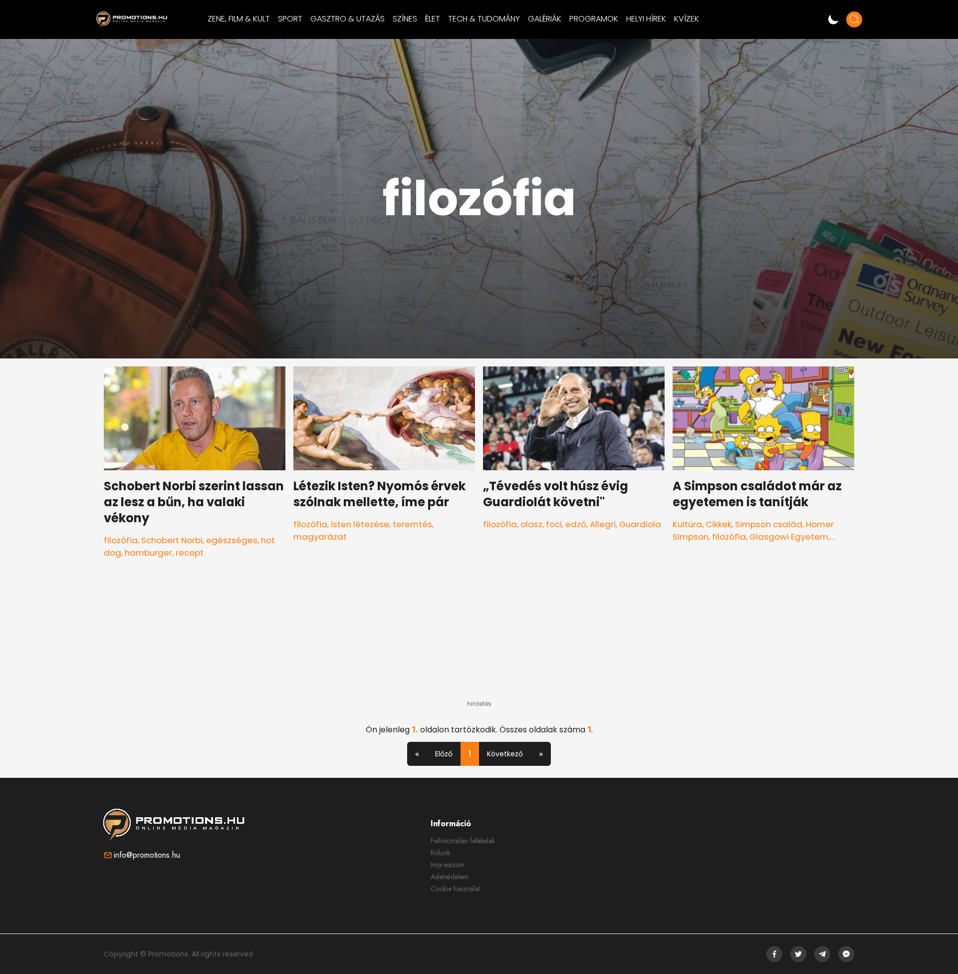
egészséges (231, 540)
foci (554, 524)
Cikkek (718, 524)
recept (190, 553)
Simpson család (768, 524)
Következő (505, 754)
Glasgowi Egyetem (788, 537)
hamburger (148, 553)
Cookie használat (455, 889)
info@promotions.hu (147, 855)
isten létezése (360, 524)
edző (575, 524)
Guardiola (640, 524)
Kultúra (687, 524)
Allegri (603, 524)
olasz (531, 524)
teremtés (412, 524)
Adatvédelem (450, 877)
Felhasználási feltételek (463, 841)
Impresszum (448, 865)
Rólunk (440, 853)
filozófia (121, 540)
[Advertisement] (479, 637)
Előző (444, 754)
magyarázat (320, 537)
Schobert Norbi (172, 540)
